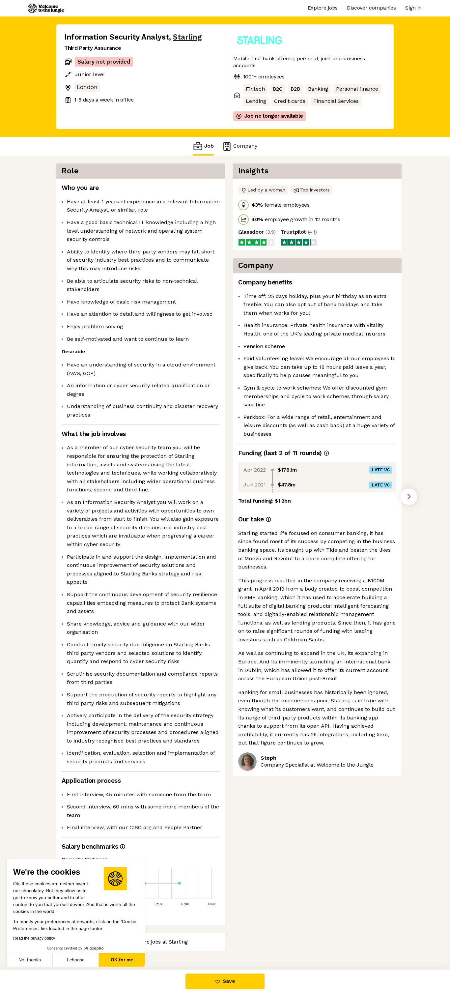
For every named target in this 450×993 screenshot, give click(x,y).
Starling (187, 37)
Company (245, 146)
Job (209, 146)
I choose (76, 959)
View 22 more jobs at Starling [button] (152, 942)
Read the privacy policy (34, 938)
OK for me (122, 959)
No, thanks (29, 959)
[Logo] (46, 8)
